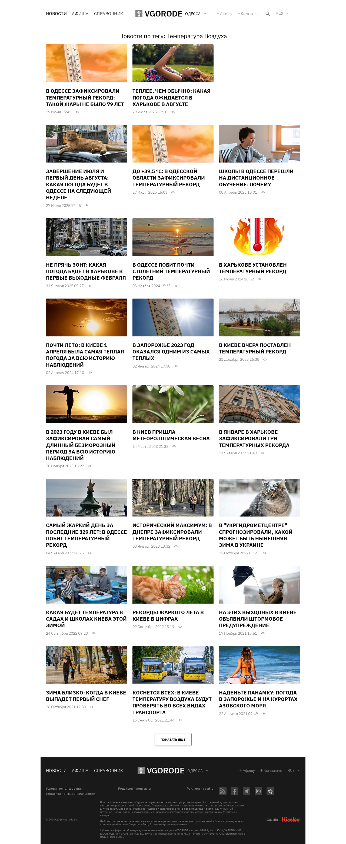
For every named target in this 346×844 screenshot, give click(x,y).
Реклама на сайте (200, 788)
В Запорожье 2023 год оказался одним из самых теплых (171, 352)
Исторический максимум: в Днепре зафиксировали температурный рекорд (172, 532)
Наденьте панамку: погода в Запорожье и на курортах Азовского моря (258, 699)
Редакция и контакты (134, 788)
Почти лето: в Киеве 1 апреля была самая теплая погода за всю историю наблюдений (85, 355)
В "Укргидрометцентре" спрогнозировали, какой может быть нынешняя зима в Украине (255, 535)
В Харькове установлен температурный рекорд (253, 268)
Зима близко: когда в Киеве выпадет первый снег (86, 695)
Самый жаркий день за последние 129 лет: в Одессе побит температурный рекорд (86, 535)
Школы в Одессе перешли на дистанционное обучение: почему (256, 178)
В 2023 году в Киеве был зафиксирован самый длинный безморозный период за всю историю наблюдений (80, 445)
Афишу (226, 13)
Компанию (250, 13)
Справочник (108, 13)
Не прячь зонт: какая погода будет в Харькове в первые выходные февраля (86, 271)
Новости (56, 13)
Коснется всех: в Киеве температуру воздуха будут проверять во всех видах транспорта (172, 702)
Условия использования (64, 788)
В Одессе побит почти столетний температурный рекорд (171, 271)
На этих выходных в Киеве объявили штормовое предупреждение (258, 619)
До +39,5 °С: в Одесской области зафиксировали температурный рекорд (168, 178)
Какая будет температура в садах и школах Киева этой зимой (86, 619)
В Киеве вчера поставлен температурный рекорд (255, 348)
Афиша (80, 13)
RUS (279, 13)
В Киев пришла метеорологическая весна (171, 435)
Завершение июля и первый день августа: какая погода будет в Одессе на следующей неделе (78, 184)
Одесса (195, 771)
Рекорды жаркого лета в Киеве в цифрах (168, 615)
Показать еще (173, 739)
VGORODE (166, 770)
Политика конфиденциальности (70, 793)
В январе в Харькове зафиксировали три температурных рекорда (254, 438)
